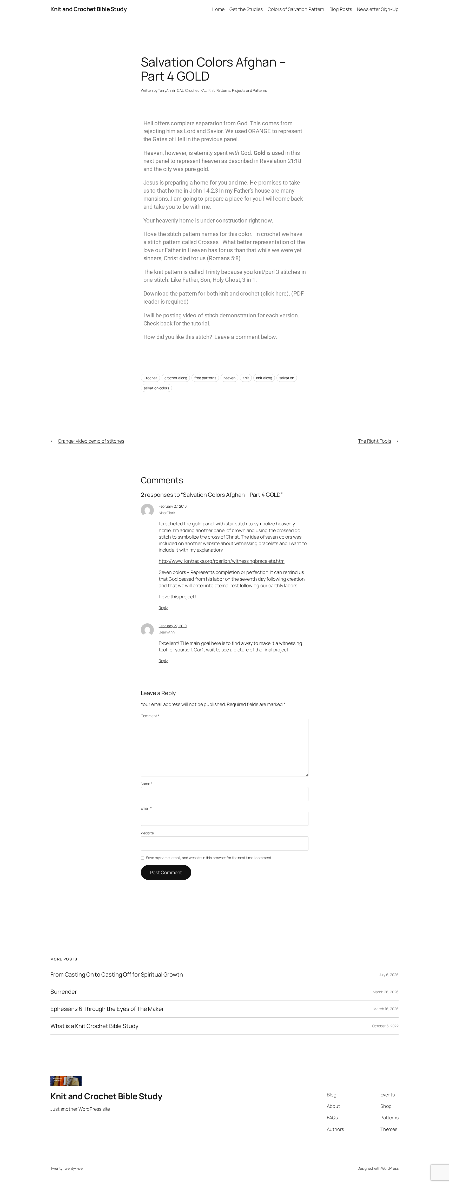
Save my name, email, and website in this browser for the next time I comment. (209, 857)
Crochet (192, 90)
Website (147, 832)
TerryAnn (165, 90)
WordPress (390, 1168)
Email (146, 808)
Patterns (223, 90)
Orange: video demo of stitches (91, 441)
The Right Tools (374, 441)
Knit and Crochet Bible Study (88, 9)
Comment (150, 715)
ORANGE (259, 131)
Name (147, 783)
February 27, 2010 (173, 506)
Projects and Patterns (249, 90)
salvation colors (156, 387)
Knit (211, 90)
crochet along (175, 377)
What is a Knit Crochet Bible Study (94, 1026)
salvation (286, 377)
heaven (229, 377)
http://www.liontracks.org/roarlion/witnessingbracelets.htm (222, 561)
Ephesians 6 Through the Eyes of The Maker (107, 1009)
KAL (204, 90)
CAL (180, 90)
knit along (264, 377)
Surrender (63, 992)
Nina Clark (167, 512)
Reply (163, 607)
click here (275, 293)
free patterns (205, 377)
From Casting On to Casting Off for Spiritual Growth (116, 974)
